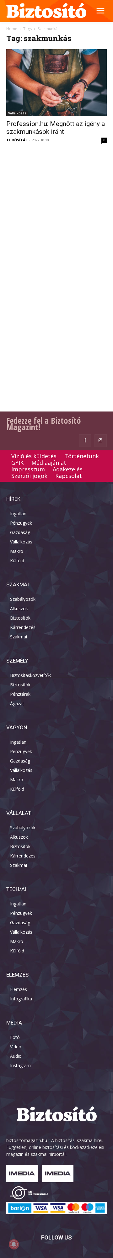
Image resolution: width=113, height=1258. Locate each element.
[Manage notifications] (14, 1244)
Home (11, 28)
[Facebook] (85, 440)
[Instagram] (100, 440)
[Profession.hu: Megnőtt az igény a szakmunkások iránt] (56, 82)
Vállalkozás (17, 113)
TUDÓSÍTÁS (17, 140)
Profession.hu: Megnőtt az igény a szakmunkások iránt (55, 127)
